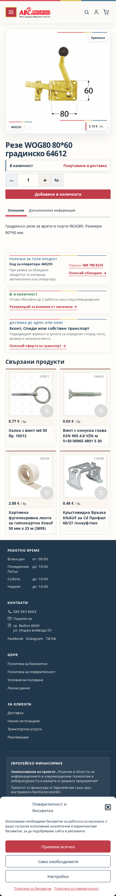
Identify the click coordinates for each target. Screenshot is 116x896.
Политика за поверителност (76, 888)
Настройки (58, 876)
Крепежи (98, 38)
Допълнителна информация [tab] (52, 210)
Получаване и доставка (85, 166)
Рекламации (18, 737)
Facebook (15, 638)
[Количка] (106, 12)
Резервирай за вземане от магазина (41, 306)
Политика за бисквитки (33, 888)
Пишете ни (22, 618)
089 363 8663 (24, 611)
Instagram (34, 638)
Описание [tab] (16, 210)
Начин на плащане (24, 721)
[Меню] (11, 12)
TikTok (51, 638)
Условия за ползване (25, 680)
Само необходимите (58, 861)
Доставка (15, 713)
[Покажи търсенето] (86, 12)
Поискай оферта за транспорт (35, 346)
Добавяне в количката (58, 194)
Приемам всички (58, 846)
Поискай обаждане (85, 273)
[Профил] (96, 12)
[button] (108, 807)
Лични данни (19, 688)
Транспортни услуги (25, 729)
